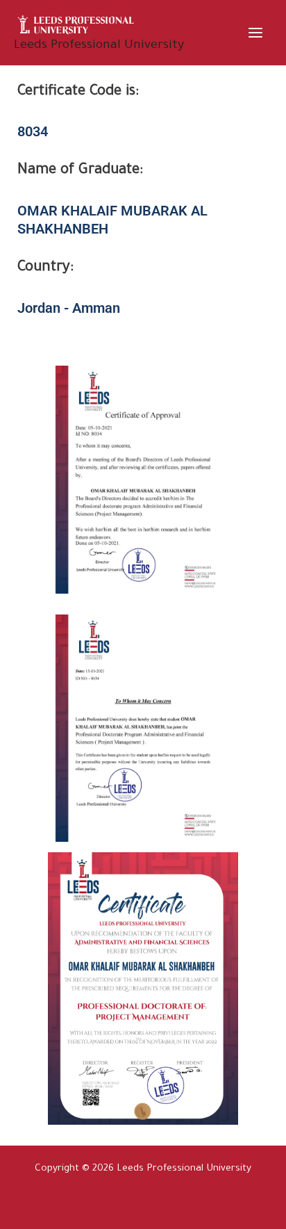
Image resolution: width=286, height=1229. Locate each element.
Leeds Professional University (99, 46)
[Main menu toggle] (255, 32)
